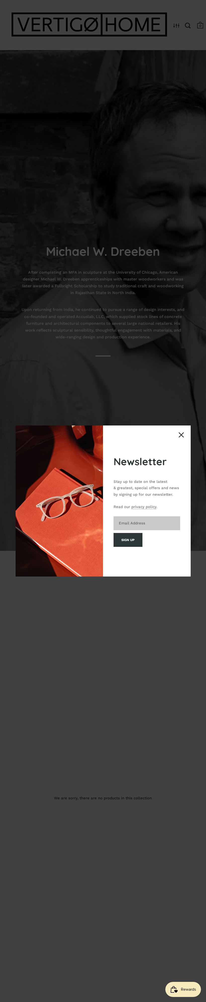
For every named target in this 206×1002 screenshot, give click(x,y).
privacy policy (143, 507)
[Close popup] (181, 435)
